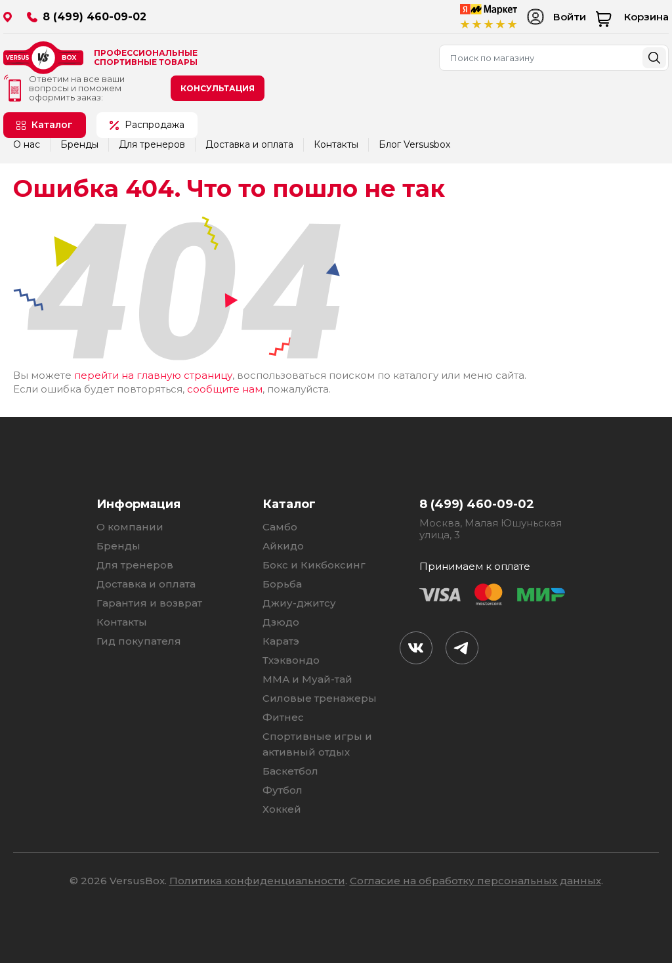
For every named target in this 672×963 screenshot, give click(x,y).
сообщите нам (224, 389)
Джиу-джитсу (299, 603)
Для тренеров (152, 144)
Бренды (79, 144)
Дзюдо (280, 622)
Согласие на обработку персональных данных (475, 880)
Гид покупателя (138, 641)
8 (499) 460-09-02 (94, 17)
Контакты (336, 144)
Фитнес (283, 717)
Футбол (282, 790)
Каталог (52, 125)
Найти (654, 57)
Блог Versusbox (414, 144)
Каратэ (280, 641)
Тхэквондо (291, 660)
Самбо (279, 527)
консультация (217, 88)
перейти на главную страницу (153, 375)
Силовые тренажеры (319, 698)
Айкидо (283, 546)
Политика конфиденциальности (257, 880)
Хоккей (281, 809)
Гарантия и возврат (149, 603)
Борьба (282, 584)
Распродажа (154, 125)
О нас (26, 144)
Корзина (646, 17)
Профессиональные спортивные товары (146, 58)
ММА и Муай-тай (307, 679)
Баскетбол (290, 771)
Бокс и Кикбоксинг (314, 565)
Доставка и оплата (249, 144)
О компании (129, 527)
